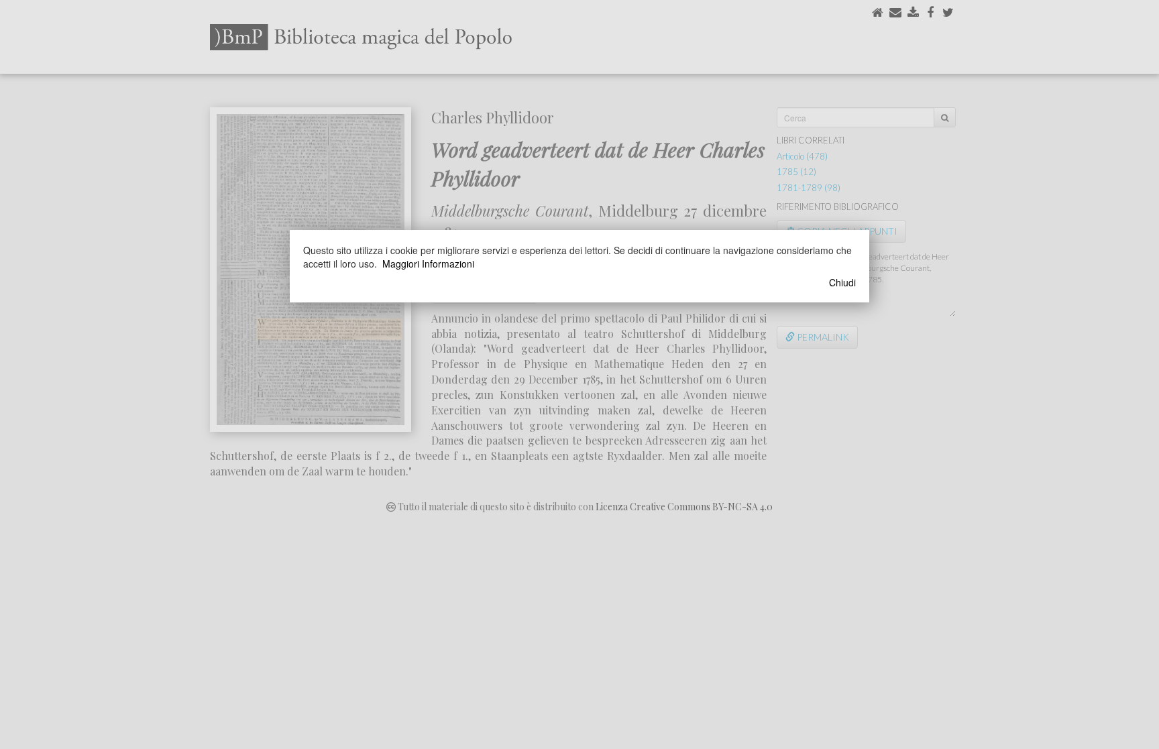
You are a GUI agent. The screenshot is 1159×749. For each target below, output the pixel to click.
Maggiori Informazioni (428, 263)
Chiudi (842, 282)
